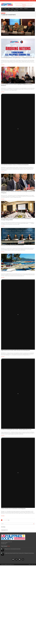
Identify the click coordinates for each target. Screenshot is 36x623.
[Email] (29, 0)
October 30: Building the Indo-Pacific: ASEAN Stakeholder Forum (16, 430)
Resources (26, 8)
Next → (9, 520)
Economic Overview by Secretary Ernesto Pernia (12, 246)
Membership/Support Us (5, 10)
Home (2, 8)
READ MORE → (3, 199)
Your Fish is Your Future (6, 271)
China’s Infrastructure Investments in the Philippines (13, 509)
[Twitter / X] (34, 0)
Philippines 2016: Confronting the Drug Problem (12, 549)
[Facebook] (31, 0)
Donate (12, 10)
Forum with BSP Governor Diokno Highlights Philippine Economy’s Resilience (16, 85)
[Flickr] (32, 0)
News (9, 8)
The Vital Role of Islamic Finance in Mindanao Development (15, 165)
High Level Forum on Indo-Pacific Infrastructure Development (15, 350)
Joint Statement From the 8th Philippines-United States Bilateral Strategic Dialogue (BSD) (16, 219)
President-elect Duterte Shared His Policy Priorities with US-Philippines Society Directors (19, 553)
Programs (16, 8)
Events (12, 8)
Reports (21, 8)
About (5, 8)
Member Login (16, 10)
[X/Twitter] (23, 559)
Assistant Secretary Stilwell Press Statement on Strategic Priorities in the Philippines (13, 33)
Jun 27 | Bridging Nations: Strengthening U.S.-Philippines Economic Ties (17, 58)
